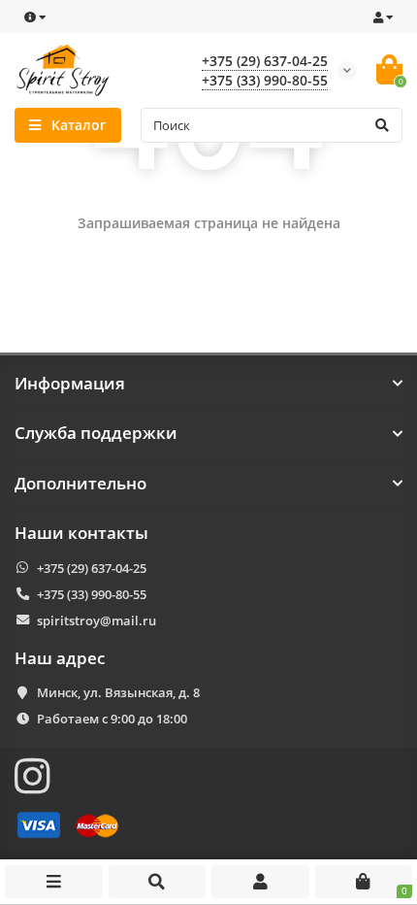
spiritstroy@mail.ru (96, 620)
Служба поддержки (96, 433)
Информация (70, 383)
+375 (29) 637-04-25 (265, 60)
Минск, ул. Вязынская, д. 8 (118, 692)
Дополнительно (80, 483)
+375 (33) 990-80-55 (265, 80)
